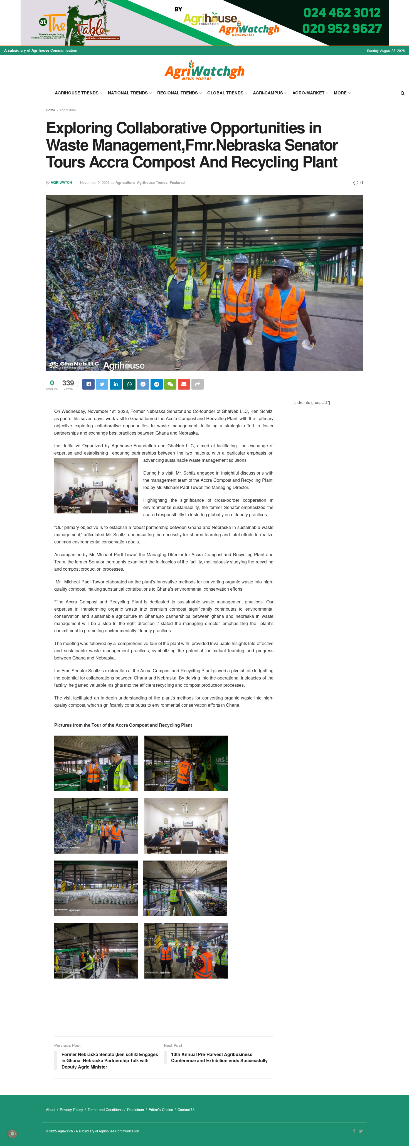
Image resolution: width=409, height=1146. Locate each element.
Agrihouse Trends (76, 93)
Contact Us (187, 1109)
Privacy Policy (71, 1109)
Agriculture (68, 109)
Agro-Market (308, 93)
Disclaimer (135, 1109)
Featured (177, 182)
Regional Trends (177, 93)
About (50, 1109)
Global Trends (225, 93)
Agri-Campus (268, 93)
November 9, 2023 (95, 182)
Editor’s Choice (161, 1109)
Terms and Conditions (105, 1109)
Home (50, 109)
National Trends (128, 93)
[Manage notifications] (12, 1133)
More (340, 93)
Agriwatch (61, 182)
